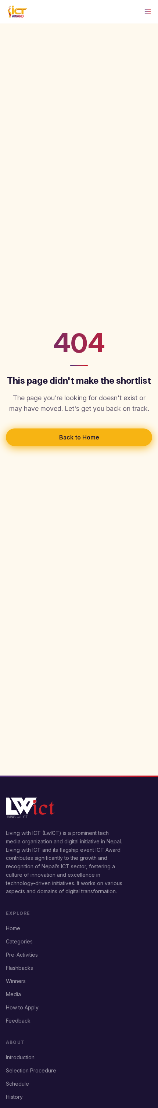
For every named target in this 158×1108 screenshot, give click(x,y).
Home (13, 928)
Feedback (18, 1020)
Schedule (17, 1084)
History (14, 1097)
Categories (19, 941)
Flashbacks (19, 968)
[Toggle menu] (148, 12)
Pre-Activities (22, 954)
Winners (16, 981)
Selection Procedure (31, 1070)
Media (13, 994)
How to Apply (22, 1007)
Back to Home (79, 437)
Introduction (20, 1057)
